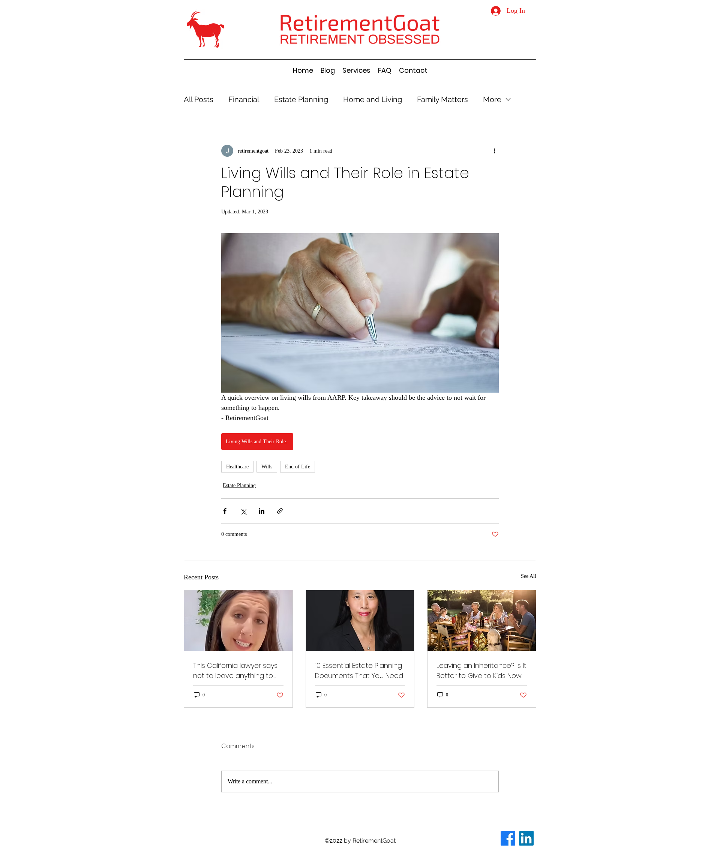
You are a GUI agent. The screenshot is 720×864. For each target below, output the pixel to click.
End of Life (297, 467)
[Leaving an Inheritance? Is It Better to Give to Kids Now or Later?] (482, 620)
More (492, 99)
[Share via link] (280, 510)
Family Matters (442, 99)
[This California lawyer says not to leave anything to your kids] (238, 620)
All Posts (198, 99)
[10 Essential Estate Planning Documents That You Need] (360, 620)
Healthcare (237, 467)
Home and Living (372, 99)
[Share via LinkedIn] (261, 510)
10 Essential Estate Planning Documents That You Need (359, 670)
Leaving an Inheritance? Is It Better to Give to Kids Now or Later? (481, 671)
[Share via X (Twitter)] (243, 510)
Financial (243, 99)
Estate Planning (301, 99)
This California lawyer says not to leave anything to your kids (235, 671)
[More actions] (494, 150)
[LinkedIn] (526, 838)
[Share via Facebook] (224, 510)
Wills (266, 467)
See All (528, 576)
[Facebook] (508, 838)
